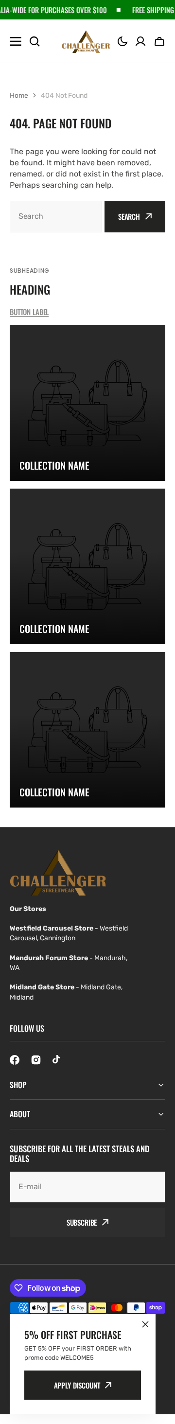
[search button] (34, 41)
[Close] (145, 1324)
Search (129, 216)
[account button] (140, 41)
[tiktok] (57, 1060)
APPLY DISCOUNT (77, 1385)
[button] (122, 41)
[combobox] (56, 216)
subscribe (82, 1222)
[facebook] (14, 1060)
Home (19, 95)
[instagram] (36, 1060)
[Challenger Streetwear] (86, 41)
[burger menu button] (15, 41)
